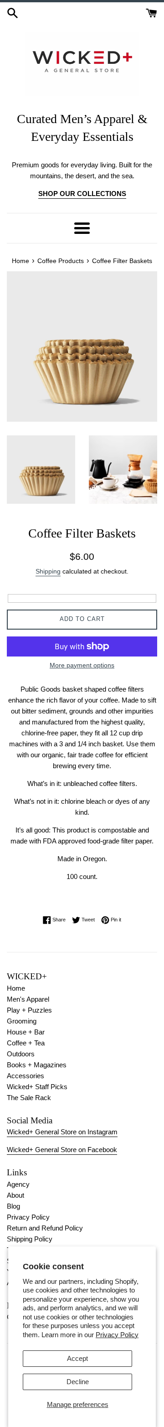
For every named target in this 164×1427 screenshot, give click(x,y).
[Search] (12, 12)
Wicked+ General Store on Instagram (62, 1132)
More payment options (82, 665)
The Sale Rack (29, 1097)
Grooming (21, 1021)
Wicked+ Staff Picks (37, 1087)
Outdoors (21, 1054)
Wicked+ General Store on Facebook (62, 1149)
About (15, 1195)
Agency (18, 1184)
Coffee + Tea (26, 1043)
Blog (13, 1206)
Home (16, 988)
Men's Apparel (28, 999)
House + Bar (26, 1032)
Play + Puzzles (29, 1010)
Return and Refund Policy (45, 1228)
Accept (77, 1358)
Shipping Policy (29, 1239)
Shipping (48, 571)
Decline (78, 1382)
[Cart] (151, 12)
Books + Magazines (37, 1065)
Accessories (25, 1076)
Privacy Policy (117, 1335)
